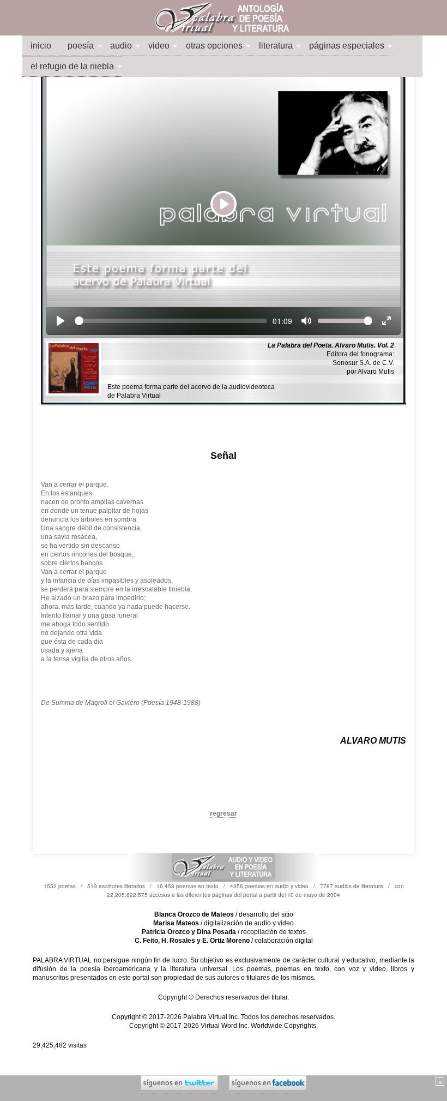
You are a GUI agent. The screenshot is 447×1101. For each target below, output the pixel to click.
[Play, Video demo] (60, 321)
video (159, 45)
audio (121, 45)
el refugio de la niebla (72, 66)
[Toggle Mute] (306, 321)
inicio (41, 45)
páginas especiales (346, 45)
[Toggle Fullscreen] (386, 321)
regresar (223, 813)
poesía (81, 45)
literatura (276, 45)
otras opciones (214, 45)
